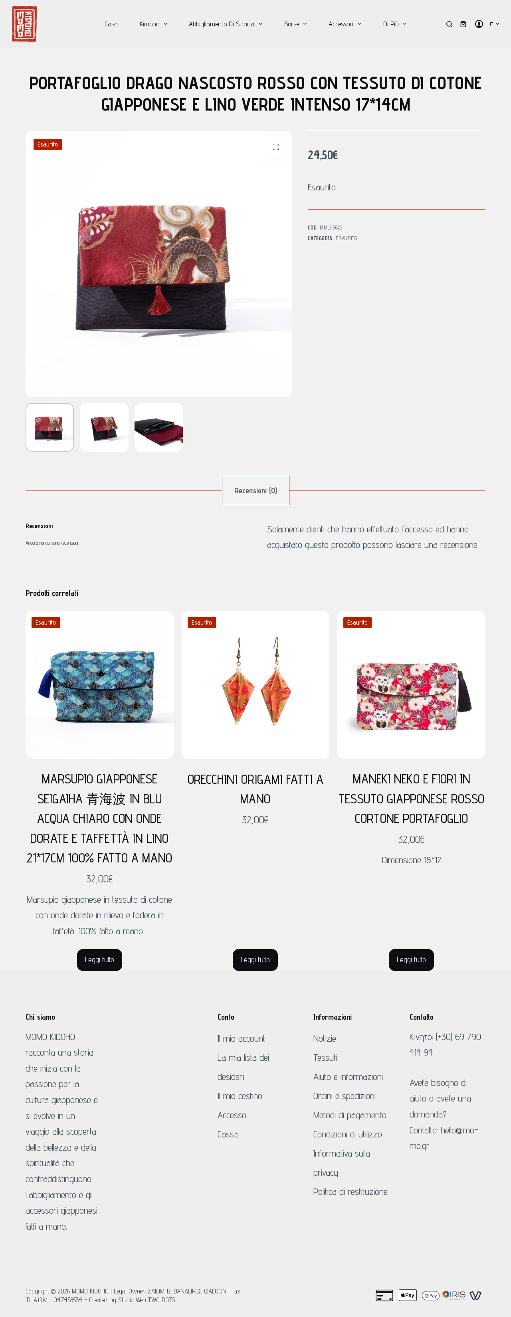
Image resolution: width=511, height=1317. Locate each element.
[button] (494, 24)
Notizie (324, 1038)
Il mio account (241, 1038)
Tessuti (325, 1057)
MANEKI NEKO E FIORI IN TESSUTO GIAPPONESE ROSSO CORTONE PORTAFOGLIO (411, 798)
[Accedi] (479, 24)
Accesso (232, 1115)
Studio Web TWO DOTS (146, 1300)
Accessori (341, 24)
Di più (391, 24)
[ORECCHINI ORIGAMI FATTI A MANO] (256, 685)
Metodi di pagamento (349, 1115)
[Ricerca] (449, 24)
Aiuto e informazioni (348, 1076)
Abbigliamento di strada (221, 24)
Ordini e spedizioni (344, 1095)
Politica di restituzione (350, 1191)
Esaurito (346, 238)
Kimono (149, 24)
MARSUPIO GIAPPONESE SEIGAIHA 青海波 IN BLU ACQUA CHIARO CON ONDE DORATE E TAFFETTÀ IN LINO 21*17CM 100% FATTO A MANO (99, 818)
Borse (291, 24)
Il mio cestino (240, 1095)
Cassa (228, 1134)
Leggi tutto (99, 959)
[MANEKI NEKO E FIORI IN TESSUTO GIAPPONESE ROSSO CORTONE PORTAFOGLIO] (411, 685)
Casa (111, 24)
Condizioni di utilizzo (347, 1134)
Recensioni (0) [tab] (255, 490)
